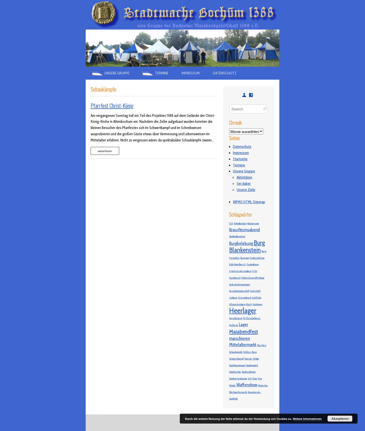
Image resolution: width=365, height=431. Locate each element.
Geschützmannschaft (239, 291)
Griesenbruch (244, 297)
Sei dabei (244, 183)
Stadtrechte (235, 371)
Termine (239, 165)
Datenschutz (224, 73)
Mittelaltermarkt (242, 344)
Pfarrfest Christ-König (112, 105)
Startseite (240, 159)
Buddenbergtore (237, 236)
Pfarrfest (261, 345)
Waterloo (263, 385)
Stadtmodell (252, 365)
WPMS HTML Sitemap (249, 202)
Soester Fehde (251, 358)
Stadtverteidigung (238, 378)
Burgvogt (245, 258)
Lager (243, 324)
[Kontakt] (244, 95)
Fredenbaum (253, 264)
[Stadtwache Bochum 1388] (182, 3)
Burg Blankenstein (247, 246)
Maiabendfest (243, 331)
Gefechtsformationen (239, 284)
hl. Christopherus (251, 318)
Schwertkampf (236, 358)
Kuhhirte (233, 325)
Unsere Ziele (246, 190)
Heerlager (242, 310)
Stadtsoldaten (249, 371)
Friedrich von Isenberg (240, 271)
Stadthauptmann (237, 365)
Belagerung (253, 223)
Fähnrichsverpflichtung (252, 277)
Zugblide (233, 398)
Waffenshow (246, 384)
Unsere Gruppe (244, 171)
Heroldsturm (235, 318)
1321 (231, 223)
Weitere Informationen (307, 419)
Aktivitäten (244, 177)
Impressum (191, 73)
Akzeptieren (340, 418)
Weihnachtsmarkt (238, 392)
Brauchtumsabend (244, 229)
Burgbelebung (241, 243)
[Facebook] (251, 95)
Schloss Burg (250, 352)
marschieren (239, 338)
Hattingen (257, 304)
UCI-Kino (252, 378)
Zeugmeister (254, 392)
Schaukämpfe (236, 352)
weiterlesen (105, 151)
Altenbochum (240, 223)
